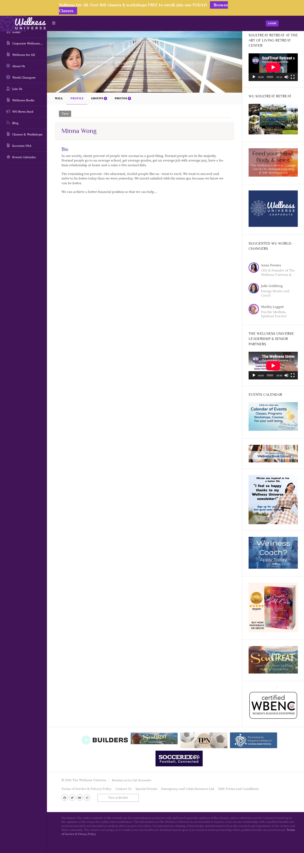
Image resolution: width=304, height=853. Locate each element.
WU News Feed (22, 112)
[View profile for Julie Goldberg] (255, 289)
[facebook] (64, 798)
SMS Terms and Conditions (238, 789)
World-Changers (24, 78)
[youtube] (79, 798)
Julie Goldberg (272, 286)
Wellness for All (23, 55)
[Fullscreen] (293, 77)
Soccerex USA (21, 146)
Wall (59, 98)
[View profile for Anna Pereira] (255, 268)
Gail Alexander (141, 780)
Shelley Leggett (272, 307)
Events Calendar (24, 157)
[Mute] (286, 77)
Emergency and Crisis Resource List (187, 789)
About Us (18, 66)
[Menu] (53, 23)
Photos (122, 98)
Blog (15, 123)
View (65, 114)
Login (272, 23)
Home (16, 32)
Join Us (17, 89)
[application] (273, 67)
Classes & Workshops (27, 134)
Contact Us (123, 789)
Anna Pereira (271, 265)
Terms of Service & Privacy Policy (86, 789)
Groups (98, 98)
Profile (77, 98)
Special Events (146, 789)
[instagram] (87, 798)
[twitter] (72, 798)
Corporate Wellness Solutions (29, 43)
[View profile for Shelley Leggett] (255, 310)
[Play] (254, 77)
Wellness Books (23, 100)
